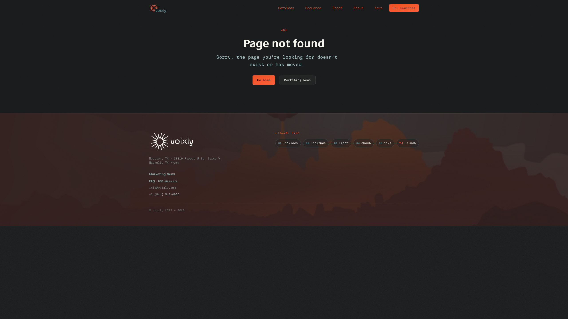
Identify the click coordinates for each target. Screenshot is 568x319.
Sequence (313, 8)
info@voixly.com (162, 187)
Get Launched (404, 8)
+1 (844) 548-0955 (164, 194)
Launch (407, 143)
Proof (337, 8)
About (358, 8)
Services (286, 8)
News (379, 8)
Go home (263, 80)
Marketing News (297, 80)
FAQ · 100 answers (163, 181)
